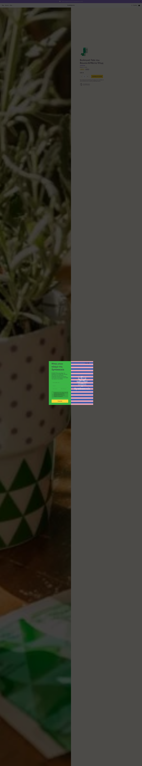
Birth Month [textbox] (63, 388)
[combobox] (60, 385)
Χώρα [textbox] (54, 385)
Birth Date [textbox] (55, 388)
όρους (63, 392)
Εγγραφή (60, 401)
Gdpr (52, 395)
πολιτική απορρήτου (58, 394)
